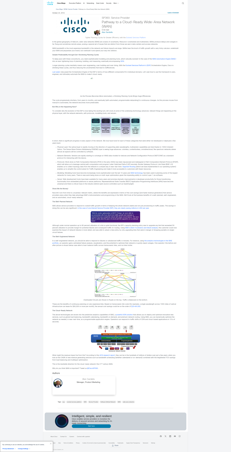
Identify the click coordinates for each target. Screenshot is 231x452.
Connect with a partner (83, 436)
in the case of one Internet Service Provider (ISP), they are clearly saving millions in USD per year (113, 208)
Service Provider (93, 402)
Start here (91, 426)
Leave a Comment (173, 12)
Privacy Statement (8, 448)
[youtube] (175, 436)
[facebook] (161, 436)
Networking (90, 3)
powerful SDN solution (124, 315)
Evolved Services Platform (136, 37)
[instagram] (179, 436)
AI (84, 3)
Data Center (100, 3)
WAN (119, 402)
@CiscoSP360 (92, 368)
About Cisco (54, 436)
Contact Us (63, 436)
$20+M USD (135, 306)
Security (108, 3)
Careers (71, 436)
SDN (122, 61)
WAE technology (137, 173)
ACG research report (107, 355)
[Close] (51, 443)
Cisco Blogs (61, 3)
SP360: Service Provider (71, 9)
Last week (56, 72)
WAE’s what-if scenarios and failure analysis (141, 228)
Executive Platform (75, 3)
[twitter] (165, 436)
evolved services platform (74, 402)
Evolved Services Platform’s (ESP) (138, 65)
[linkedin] (170, 436)
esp (64, 402)
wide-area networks (128, 402)
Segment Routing (128, 167)
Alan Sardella (107, 32)
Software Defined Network (108, 402)
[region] (26, 446)
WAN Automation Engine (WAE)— (164, 59)
